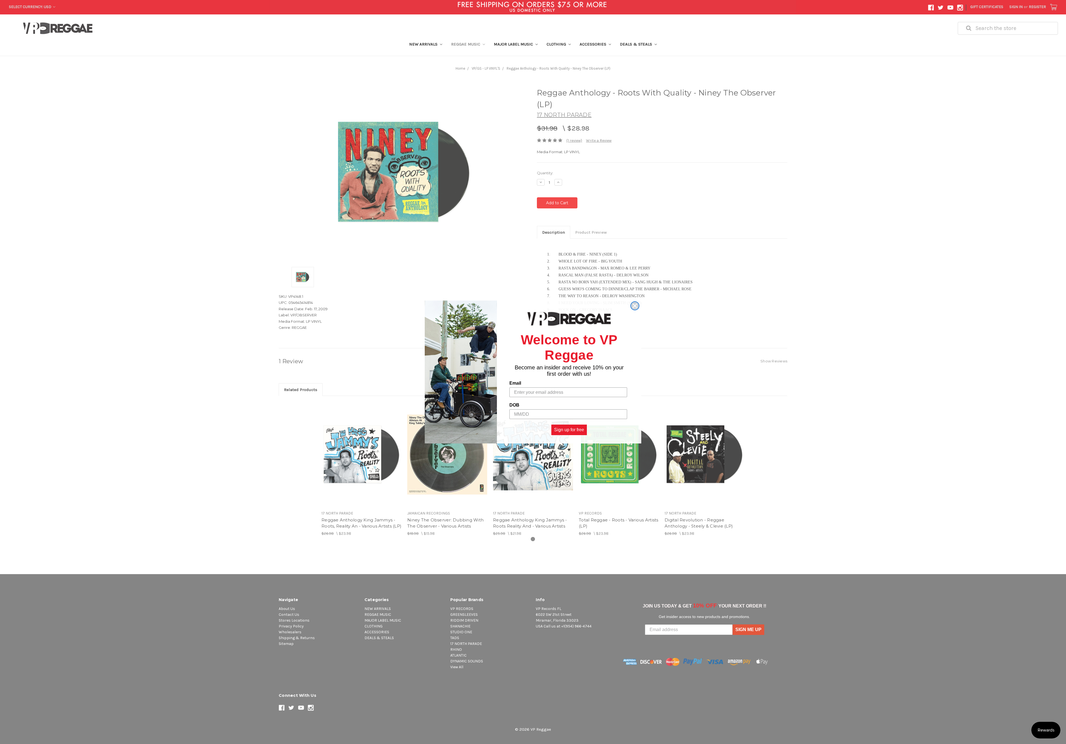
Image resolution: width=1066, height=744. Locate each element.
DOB (514, 405)
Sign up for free (569, 429)
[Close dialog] (635, 306)
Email (515, 383)
